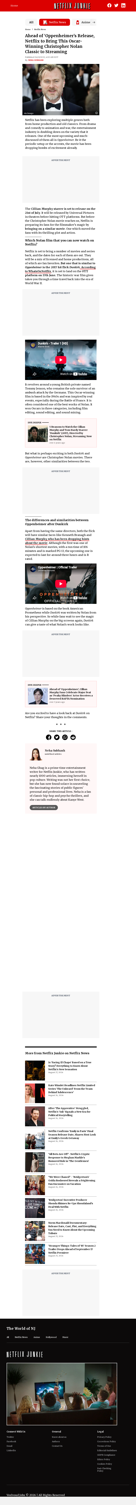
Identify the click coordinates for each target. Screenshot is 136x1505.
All (31, 22)
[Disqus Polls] (60, 857)
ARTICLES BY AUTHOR (43, 807)
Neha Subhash (35, 60)
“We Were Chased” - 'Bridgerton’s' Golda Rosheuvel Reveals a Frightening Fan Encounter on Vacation (71, 1180)
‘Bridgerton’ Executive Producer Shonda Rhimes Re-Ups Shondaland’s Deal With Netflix (70, 1203)
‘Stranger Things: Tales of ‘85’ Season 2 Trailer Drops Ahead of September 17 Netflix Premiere (72, 1249)
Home (14, 5)
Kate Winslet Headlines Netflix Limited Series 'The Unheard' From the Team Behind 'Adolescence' (71, 1089)
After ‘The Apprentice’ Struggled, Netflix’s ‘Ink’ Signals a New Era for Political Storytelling (69, 1112)
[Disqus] (61, 946)
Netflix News (40, 29)
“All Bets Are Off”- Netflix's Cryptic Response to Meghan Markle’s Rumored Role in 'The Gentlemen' (69, 1158)
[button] (97, 113)
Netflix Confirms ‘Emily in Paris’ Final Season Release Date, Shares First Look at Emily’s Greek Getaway (72, 1135)
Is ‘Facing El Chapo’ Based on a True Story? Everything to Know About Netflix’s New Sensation (69, 1066)
